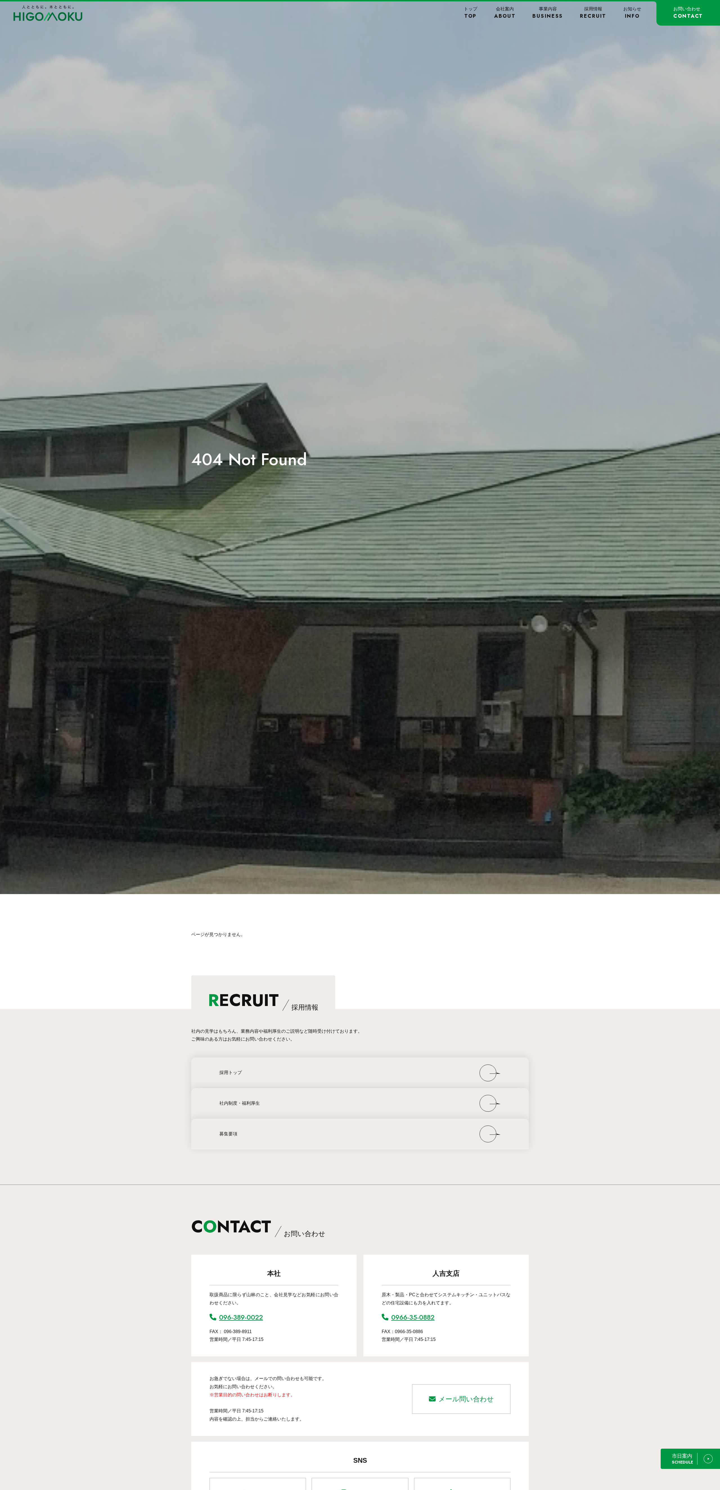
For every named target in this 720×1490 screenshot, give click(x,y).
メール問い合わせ (466, 1399)
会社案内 (505, 13)
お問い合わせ (688, 13)
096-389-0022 (241, 1317)
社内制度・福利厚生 (239, 1103)
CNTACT (258, 1226)
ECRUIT (263, 1000)
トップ (470, 13)
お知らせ (632, 13)
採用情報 (593, 13)
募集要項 (228, 1133)
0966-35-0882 (413, 1317)
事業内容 (547, 13)
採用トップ (230, 1072)
